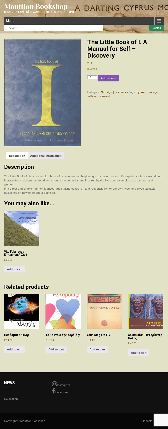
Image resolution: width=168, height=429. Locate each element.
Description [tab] (17, 155)
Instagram (63, 385)
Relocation (11, 398)
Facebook (61, 392)
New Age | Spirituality (114, 92)
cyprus (141, 92)
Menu (10, 20)
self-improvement (98, 96)
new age (152, 92)
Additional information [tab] (46, 155)
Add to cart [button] (15, 269)
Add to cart (108, 78)
